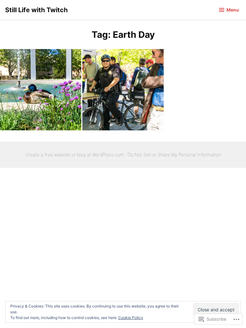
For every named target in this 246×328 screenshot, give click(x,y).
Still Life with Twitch (36, 10)
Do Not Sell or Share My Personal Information (174, 154)
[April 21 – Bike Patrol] (123, 89)
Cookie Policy (130, 317)
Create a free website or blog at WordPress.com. (75, 154)
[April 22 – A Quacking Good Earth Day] (40, 89)
